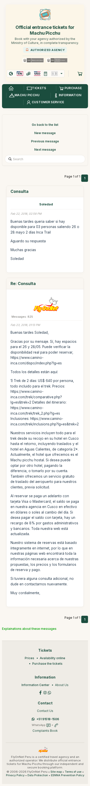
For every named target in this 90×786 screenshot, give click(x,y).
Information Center (36, 685)
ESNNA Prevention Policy (67, 775)
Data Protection (38, 775)
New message (45, 133)
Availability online (52, 658)
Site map (56, 771)
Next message (45, 149)
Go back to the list (45, 125)
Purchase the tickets (47, 663)
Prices (29, 658)
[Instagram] (45, 692)
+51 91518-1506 (47, 719)
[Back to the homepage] (11, 88)
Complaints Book (45, 731)
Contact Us (45, 711)
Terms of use (73, 771)
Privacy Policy (15, 775)
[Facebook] (40, 692)
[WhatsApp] (49, 692)
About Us (61, 685)
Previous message (45, 141)
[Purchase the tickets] (80, 73)
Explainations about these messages (29, 629)
